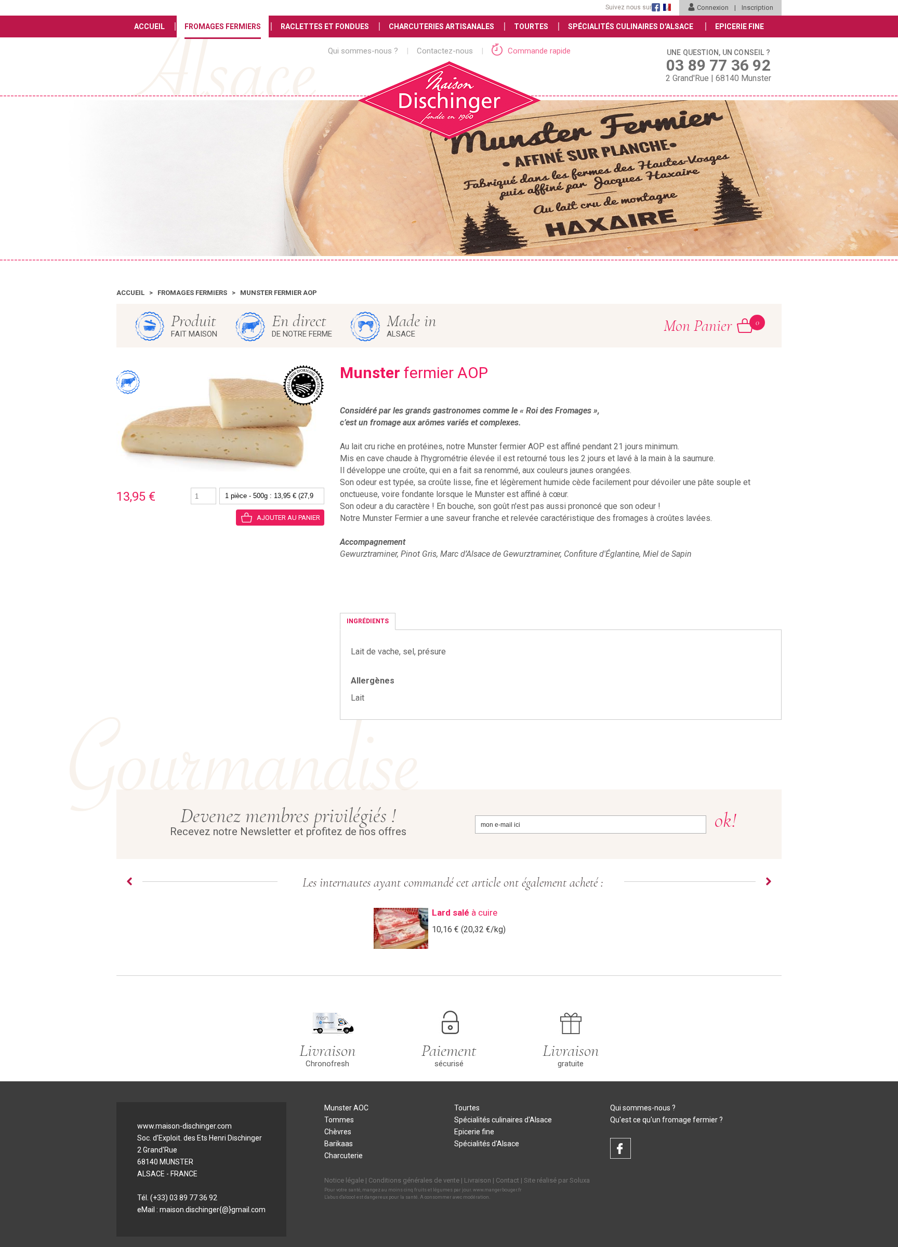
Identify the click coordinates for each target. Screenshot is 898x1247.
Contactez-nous (445, 51)
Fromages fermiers (192, 293)
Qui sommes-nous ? (363, 51)
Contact (507, 1180)
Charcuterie (343, 1155)
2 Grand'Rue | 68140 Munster (718, 65)
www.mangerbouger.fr (497, 1189)
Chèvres (337, 1132)
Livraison (477, 1180)
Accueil (149, 26)
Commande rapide (538, 51)
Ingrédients (368, 621)
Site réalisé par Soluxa (557, 1180)
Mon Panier (708, 325)
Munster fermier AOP (278, 293)
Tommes (339, 1120)
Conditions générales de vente (413, 1180)
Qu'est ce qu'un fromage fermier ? (666, 1120)
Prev (129, 881)
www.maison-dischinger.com (184, 1126)
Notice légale (344, 1180)
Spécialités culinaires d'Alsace (503, 1120)
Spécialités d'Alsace (486, 1143)
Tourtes (531, 26)
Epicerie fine (474, 1132)
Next (769, 881)
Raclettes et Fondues (325, 26)
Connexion (713, 7)
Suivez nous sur (628, 7)
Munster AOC (346, 1108)
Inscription (757, 7)
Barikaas (338, 1143)
